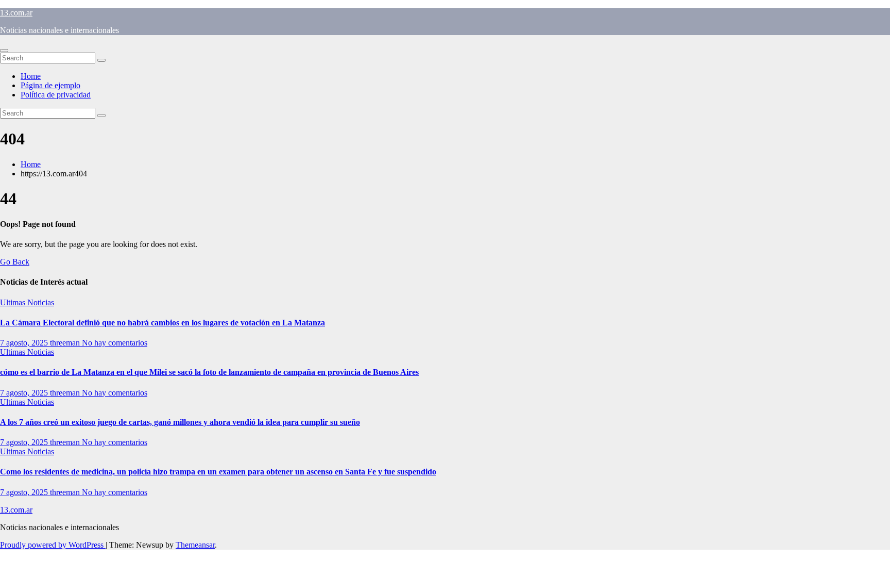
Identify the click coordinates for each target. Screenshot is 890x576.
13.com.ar (16, 12)
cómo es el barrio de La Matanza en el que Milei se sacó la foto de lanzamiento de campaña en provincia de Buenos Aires (209, 372)
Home (31, 76)
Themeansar (195, 544)
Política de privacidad (56, 94)
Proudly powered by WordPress (53, 544)
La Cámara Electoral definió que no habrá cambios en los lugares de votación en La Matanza (162, 322)
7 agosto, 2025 (25, 342)
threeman (66, 342)
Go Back (14, 261)
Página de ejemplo (50, 85)
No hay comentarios (114, 342)
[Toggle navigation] (4, 50)
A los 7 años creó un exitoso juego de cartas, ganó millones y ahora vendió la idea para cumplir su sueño (180, 422)
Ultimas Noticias (27, 302)
